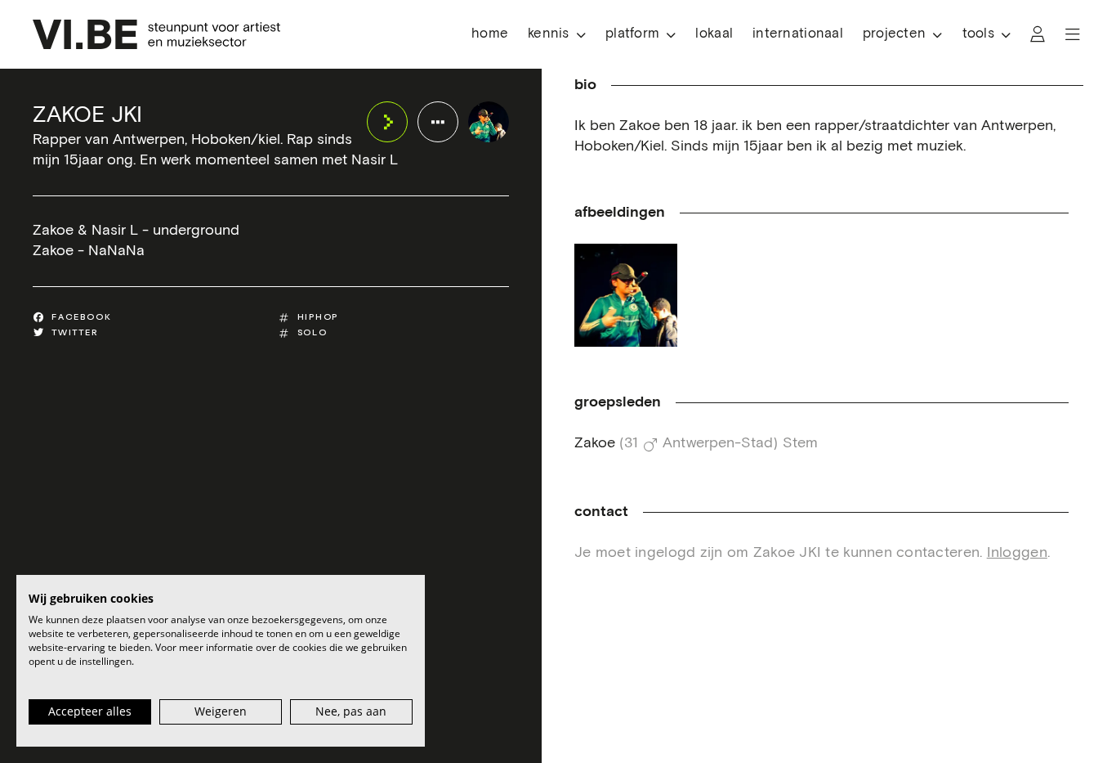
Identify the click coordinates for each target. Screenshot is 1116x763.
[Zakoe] (625, 295)
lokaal (714, 34)
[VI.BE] (156, 34)
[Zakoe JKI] (488, 121)
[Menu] (1073, 34)
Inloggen (1017, 552)
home (489, 34)
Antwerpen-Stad (718, 443)
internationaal (797, 34)
